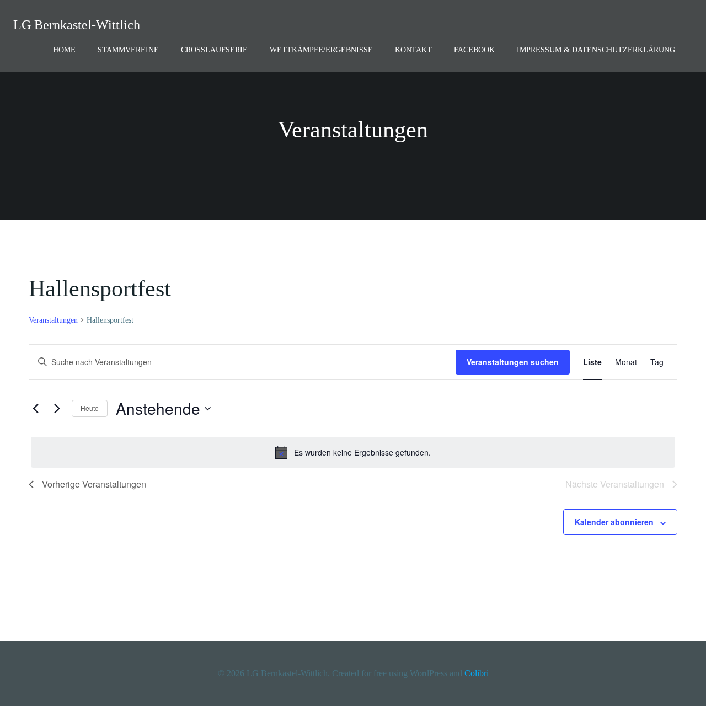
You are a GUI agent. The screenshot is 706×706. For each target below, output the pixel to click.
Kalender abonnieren (614, 521)
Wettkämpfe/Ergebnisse (321, 50)
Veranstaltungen (53, 320)
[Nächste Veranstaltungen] (56, 408)
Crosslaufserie (214, 50)
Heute (90, 408)
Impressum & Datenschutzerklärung (596, 50)
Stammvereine (128, 50)
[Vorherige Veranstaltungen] (35, 408)
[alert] (353, 452)
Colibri (476, 673)
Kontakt (413, 50)
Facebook (474, 50)
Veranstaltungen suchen (513, 361)
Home (64, 50)
